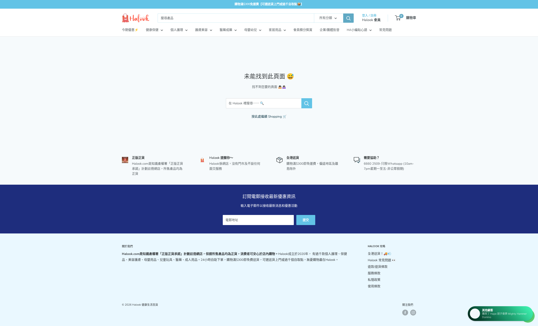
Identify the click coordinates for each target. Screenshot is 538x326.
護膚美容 (201, 30)
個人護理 (176, 30)
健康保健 (152, 30)
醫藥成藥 (226, 30)
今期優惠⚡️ (130, 30)
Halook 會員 (371, 20)
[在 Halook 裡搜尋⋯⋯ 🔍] (306, 103)
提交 (306, 220)
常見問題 (385, 30)
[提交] (348, 18)
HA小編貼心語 (357, 30)
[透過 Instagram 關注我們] (413, 312)
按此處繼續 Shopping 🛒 (269, 116)
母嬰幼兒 (250, 30)
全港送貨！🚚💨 (380, 254)
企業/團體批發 (329, 30)
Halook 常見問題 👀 (382, 260)
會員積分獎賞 (302, 30)
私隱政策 (374, 280)
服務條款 (374, 273)
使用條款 (374, 286)
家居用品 (275, 30)
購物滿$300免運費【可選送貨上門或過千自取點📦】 (269, 4)
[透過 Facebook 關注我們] (405, 312)
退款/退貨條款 (378, 267)
